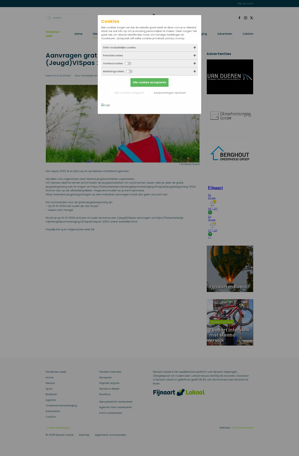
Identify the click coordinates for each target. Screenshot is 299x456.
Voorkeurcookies (113, 63)
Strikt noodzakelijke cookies (119, 47)
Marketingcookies (113, 71)
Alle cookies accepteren (149, 82)
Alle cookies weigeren (129, 93)
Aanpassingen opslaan (170, 93)
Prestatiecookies (113, 55)
